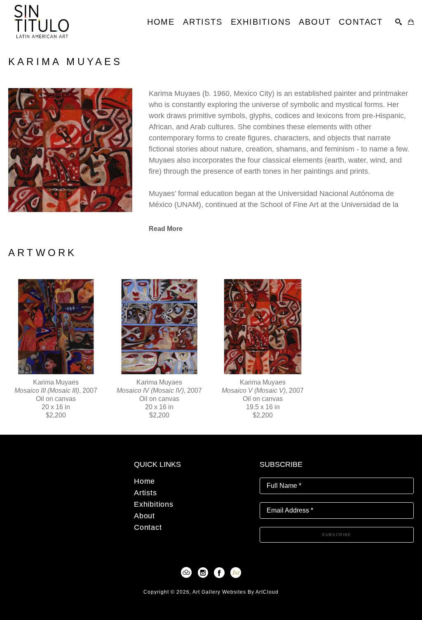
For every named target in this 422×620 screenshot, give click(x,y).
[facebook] (219, 572)
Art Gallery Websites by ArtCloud (235, 592)
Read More (166, 228)
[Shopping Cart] (411, 22)
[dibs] (235, 572)
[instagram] (202, 572)
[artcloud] (186, 572)
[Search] (398, 22)
